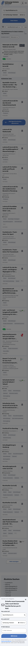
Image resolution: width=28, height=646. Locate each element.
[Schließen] (26, 599)
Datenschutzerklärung (6, 641)
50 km (22, 622)
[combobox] (13, 615)
